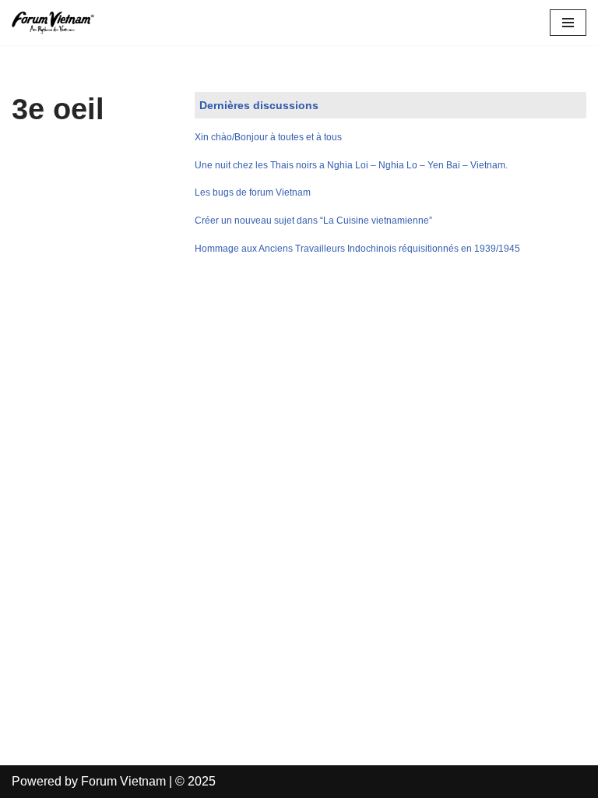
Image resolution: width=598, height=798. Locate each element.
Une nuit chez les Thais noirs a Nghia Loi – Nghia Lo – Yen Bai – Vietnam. (351, 165)
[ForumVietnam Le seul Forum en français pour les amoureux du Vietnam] (58, 22)
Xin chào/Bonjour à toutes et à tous (268, 137)
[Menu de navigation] (568, 22)
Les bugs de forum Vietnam (253, 192)
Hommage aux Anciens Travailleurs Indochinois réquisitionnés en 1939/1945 (357, 248)
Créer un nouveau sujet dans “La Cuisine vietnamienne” (313, 220)
